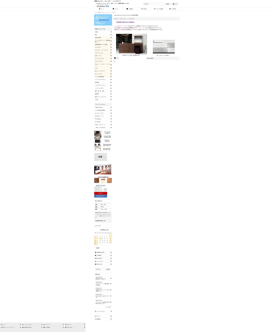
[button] (173, 9)
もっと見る (108, 307)
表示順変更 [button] (150, 58)
